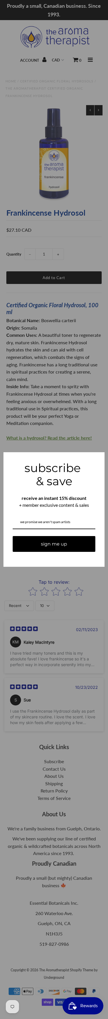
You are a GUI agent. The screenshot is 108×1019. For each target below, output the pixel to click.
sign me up (54, 544)
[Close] (98, 459)
